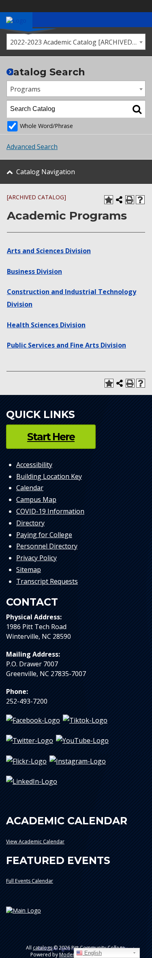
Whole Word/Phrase (46, 126)
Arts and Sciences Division (49, 250)
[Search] (137, 109)
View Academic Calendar (35, 841)
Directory (30, 522)
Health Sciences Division (46, 324)
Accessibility (34, 464)
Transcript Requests (47, 581)
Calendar (29, 487)
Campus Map (36, 499)
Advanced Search (32, 146)
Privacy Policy (36, 557)
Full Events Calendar (29, 880)
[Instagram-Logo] (77, 761)
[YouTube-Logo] (82, 740)
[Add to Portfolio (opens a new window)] (108, 199)
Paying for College (44, 534)
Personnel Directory (46, 546)
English (92, 953)
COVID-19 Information (50, 511)
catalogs (42, 947)
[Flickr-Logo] (26, 761)
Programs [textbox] (25, 89)
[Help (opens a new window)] (140, 199)
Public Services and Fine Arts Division (66, 345)
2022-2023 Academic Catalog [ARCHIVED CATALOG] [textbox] (77, 42)
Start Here (51, 437)
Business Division (34, 271)
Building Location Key (49, 476)
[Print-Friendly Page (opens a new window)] (129, 199)
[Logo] (16, 20)
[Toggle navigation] (141, 19)
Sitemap (28, 569)
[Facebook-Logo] (33, 720)
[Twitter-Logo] (29, 740)
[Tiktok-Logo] (85, 720)
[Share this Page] (119, 199)
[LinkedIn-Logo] (31, 781)
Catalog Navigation (45, 171)
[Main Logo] (76, 914)
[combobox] (76, 42)
